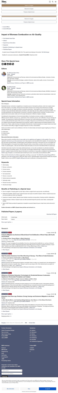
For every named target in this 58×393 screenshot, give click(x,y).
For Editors (32, 334)
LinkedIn (32, 347)
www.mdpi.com (24, 139)
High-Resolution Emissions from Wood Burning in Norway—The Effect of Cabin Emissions (27, 255)
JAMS (3, 358)
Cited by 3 (4, 260)
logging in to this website (42, 139)
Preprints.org (5, 351)
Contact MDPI (5, 335)
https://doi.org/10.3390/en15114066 (22, 280)
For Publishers (33, 337)
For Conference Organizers (36, 341)
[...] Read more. (43, 246)
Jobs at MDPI (5, 337)
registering (31, 139)
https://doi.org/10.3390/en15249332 (22, 259)
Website (13, 74)
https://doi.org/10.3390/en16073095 (22, 240)
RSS (26, 322)
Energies (4, 322)
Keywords (5, 45)
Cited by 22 (4, 303)
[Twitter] (5, 64)
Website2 (18, 88)
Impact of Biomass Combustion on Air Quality (30, 247)
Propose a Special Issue (29, 12)
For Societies (33, 339)
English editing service (22, 158)
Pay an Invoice (5, 332)
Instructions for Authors (14, 155)
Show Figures (5, 249)
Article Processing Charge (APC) (46, 155)
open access (12, 156)
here (34, 207)
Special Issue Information (9, 42)
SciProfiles (4, 355)
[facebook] (10, 64)
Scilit (3, 353)
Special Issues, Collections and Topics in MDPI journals (20, 83)
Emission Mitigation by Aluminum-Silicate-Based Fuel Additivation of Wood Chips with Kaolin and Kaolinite (28, 235)
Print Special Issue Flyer (9, 38)
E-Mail (8, 74)
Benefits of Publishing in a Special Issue (12, 47)
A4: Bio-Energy (45, 52)
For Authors (32, 330)
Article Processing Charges (8, 330)
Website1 (13, 88)
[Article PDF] (55, 233)
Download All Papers (51, 214)
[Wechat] (13, 64)
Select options (5, 370)
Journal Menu (6, 26)
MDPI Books (4, 349)
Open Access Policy (6, 334)
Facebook (32, 349)
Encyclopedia (5, 357)
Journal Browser (6, 28)
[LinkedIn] (8, 64)
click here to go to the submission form (15, 141)
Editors (5, 40)
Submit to (29, 5)
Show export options (7, 222)
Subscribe (4, 376)
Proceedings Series (6, 360)
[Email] (3, 64)
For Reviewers (33, 332)
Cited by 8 (4, 241)
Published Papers (7, 49)
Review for (29, 8)
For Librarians (33, 335)
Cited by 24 (4, 281)
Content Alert (32, 322)
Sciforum (4, 347)
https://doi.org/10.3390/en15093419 (22, 301)
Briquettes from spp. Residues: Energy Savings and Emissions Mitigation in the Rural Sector (28, 297)
